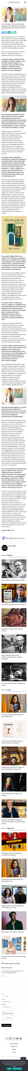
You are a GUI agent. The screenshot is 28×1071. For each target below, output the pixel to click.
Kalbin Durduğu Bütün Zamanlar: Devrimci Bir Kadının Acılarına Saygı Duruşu (13, 821)
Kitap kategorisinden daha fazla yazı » (18, 691)
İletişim (14, 1049)
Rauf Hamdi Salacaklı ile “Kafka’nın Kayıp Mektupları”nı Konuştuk (13, 768)
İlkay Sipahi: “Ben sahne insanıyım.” (13, 932)
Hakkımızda (14, 1046)
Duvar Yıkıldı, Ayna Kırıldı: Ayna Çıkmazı (12, 794)
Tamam (9, 1068)
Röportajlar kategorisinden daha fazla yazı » (17, 830)
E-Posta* (3, 999)
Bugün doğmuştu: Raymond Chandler (13, 580)
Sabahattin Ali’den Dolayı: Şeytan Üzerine (12, 630)
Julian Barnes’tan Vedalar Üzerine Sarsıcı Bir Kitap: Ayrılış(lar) (12, 742)
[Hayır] (26, 1065)
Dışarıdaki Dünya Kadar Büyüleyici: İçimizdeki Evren (13, 715)
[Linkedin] (9, 32)
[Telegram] (15, 32)
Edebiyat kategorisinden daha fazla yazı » (17, 557)
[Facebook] (3, 32)
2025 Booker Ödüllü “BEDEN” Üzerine (14, 604)
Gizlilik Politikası (14, 1043)
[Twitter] (6, 32)
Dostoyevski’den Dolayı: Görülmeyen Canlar (13, 684)
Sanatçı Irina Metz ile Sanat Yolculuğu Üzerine (14, 957)
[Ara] (23, 1059)
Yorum (3, 975)
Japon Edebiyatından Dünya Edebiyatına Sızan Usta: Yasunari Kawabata (12, 657)
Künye (14, 1052)
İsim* (3, 993)
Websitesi (4, 1004)
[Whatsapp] (12, 32)
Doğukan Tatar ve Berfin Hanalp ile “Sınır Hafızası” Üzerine (13, 906)
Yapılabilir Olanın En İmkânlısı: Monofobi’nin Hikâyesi (12, 854)
